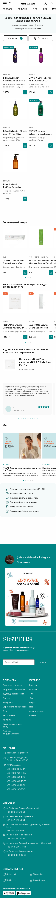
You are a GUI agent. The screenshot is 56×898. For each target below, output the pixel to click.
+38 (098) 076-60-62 (16, 855)
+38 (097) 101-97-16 (15, 830)
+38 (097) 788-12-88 (16, 773)
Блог (5, 711)
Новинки (33, 707)
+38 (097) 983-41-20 (16, 777)
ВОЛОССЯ (7, 9)
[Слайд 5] (25, 418)
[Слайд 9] (32, 418)
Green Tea (44, 257)
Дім (31, 698)
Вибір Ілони (33, 47)
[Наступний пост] (47, 597)
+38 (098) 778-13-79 (16, 812)
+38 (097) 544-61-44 (16, 838)
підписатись (44, 662)
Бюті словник (9, 715)
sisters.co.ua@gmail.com (17, 753)
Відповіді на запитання (13, 694)
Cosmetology (39, 880)
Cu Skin (6, 257)
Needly (5, 321)
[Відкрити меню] (5, 3)
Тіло (31, 694)
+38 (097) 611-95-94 (16, 820)
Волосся (33, 685)
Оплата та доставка (12, 685)
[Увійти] (46, 3)
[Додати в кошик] (25, 92)
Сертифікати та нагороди (15, 707)
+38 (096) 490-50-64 (16, 789)
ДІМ (45, 9)
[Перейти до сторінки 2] (25, 480)
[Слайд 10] (34, 418)
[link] (51, 3)
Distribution (11, 880)
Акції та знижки (36, 711)
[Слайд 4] (23, 418)
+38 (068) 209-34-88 (16, 847)
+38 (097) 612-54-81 (16, 769)
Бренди (32, 715)
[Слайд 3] (21, 418)
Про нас (6, 698)
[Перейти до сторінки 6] (32, 480)
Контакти (7, 720)
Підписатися (23, 562)
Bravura (6, 74)
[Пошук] (10, 3)
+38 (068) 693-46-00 (16, 781)
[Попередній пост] (8, 597)
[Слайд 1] (18, 418)
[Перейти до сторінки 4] (30, 277)
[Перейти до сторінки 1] (25, 277)
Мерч (31, 702)
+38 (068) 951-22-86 (16, 785)
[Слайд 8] (30, 418)
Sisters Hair (11, 874)
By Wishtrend (34, 257)
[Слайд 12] (37, 418)
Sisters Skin (38, 874)
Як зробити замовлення (14, 689)
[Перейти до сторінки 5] (30, 480)
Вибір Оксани (8, 47)
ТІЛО (35, 9)
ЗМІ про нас (8, 702)
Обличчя (33, 689)
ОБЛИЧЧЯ (22, 9)
